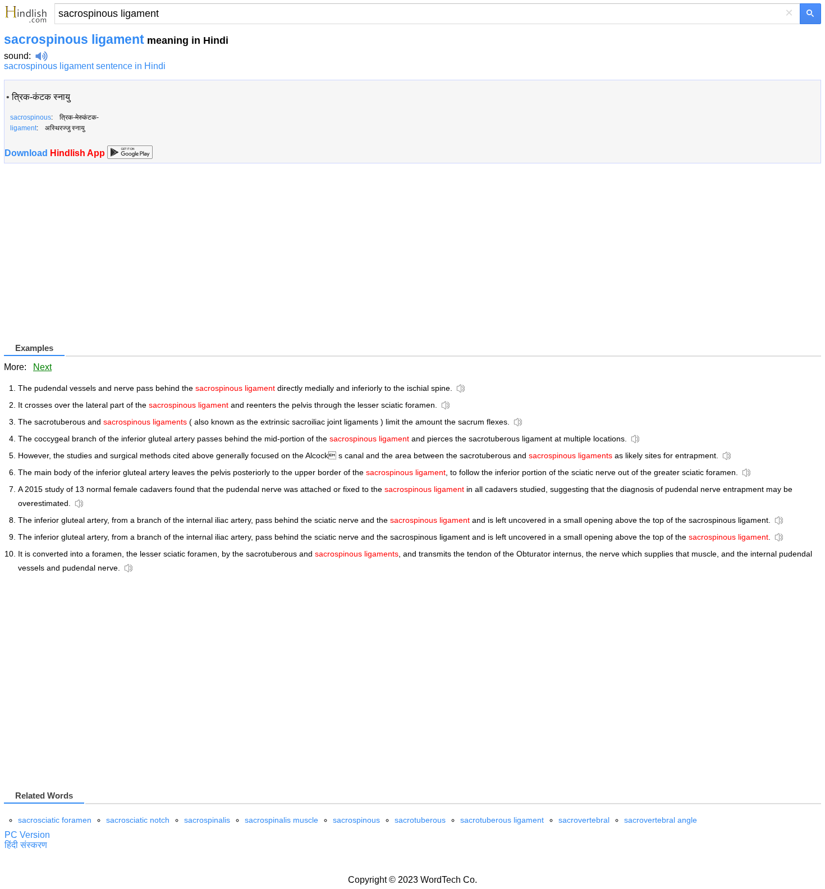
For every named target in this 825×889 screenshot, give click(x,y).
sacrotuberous (420, 819)
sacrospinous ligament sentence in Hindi (85, 66)
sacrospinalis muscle (281, 819)
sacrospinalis (207, 819)
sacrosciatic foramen (54, 819)
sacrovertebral (583, 819)
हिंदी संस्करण (25, 845)
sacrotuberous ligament (502, 819)
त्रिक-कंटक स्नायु (41, 97)
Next (42, 367)
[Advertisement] (98, 262)
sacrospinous (356, 819)
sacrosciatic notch (137, 819)
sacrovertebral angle (660, 819)
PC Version (27, 835)
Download (55, 153)
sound (16, 56)
